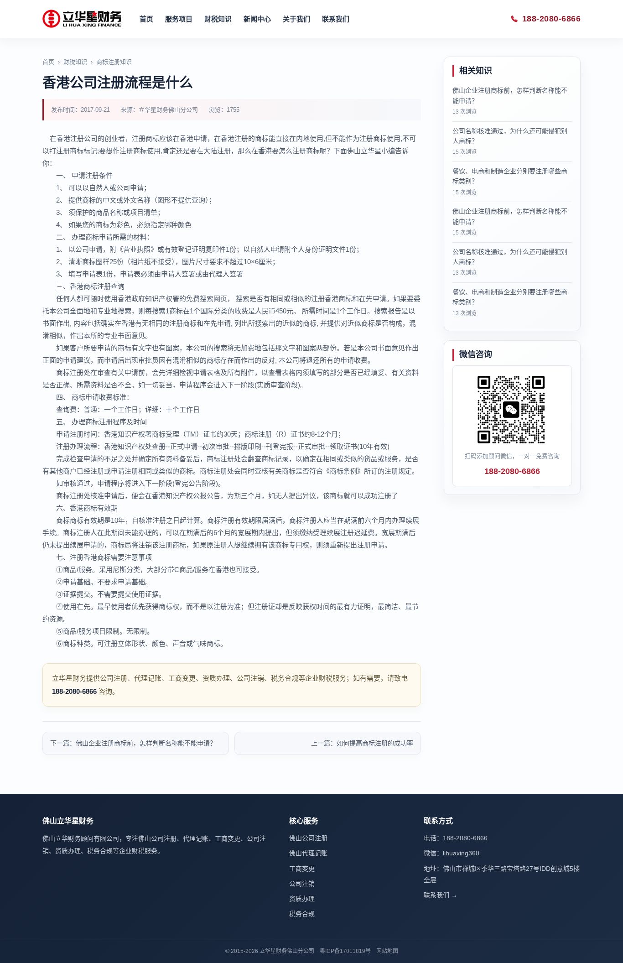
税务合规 (302, 913)
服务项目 (178, 19)
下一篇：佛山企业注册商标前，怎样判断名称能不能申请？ (133, 743)
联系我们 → (440, 895)
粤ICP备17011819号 (345, 951)
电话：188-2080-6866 (456, 838)
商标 (124, 348)
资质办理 (302, 898)
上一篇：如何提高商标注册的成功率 (362, 743)
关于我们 (296, 19)
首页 (146, 19)
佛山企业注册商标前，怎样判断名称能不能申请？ (509, 95)
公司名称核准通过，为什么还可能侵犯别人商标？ (509, 136)
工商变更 (302, 868)
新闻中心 (257, 19)
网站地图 (387, 951)
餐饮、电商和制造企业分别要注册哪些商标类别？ (509, 176)
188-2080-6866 (551, 18)
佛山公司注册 (308, 838)
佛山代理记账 (308, 853)
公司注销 (302, 883)
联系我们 (335, 19)
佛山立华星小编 (371, 151)
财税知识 (218, 19)
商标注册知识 (114, 61)
